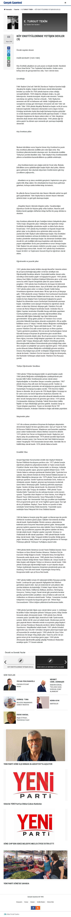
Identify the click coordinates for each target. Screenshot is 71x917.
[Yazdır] (8, 65)
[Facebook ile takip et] (33, 908)
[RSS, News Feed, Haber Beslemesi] (38, 908)
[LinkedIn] (8, 54)
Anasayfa (19, 902)
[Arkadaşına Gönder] (8, 61)
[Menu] (65, 3)
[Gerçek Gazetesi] (13, 2)
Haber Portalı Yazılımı (13, 914)
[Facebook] (8, 48)
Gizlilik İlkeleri (41, 902)
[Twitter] (8, 51)
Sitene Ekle (50, 902)
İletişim (32, 902)
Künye (26, 902)
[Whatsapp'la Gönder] (8, 58)
